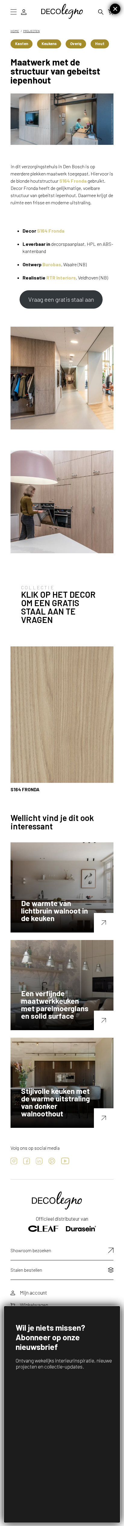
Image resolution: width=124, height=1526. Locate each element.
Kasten (21, 43)
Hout (99, 43)
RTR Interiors (61, 277)
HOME (15, 31)
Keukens (49, 43)
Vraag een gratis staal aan (61, 299)
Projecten (31, 31)
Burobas (51, 264)
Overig (76, 43)
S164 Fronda (73, 181)
